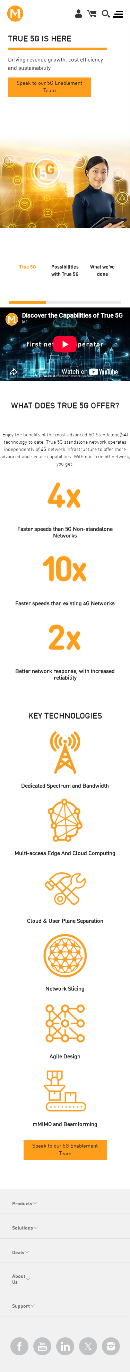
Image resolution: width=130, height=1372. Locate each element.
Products (22, 1203)
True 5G (27, 266)
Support (21, 1306)
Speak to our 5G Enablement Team (49, 87)
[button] (106, 13)
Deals (18, 1252)
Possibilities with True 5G (65, 270)
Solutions (22, 1228)
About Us (18, 1279)
